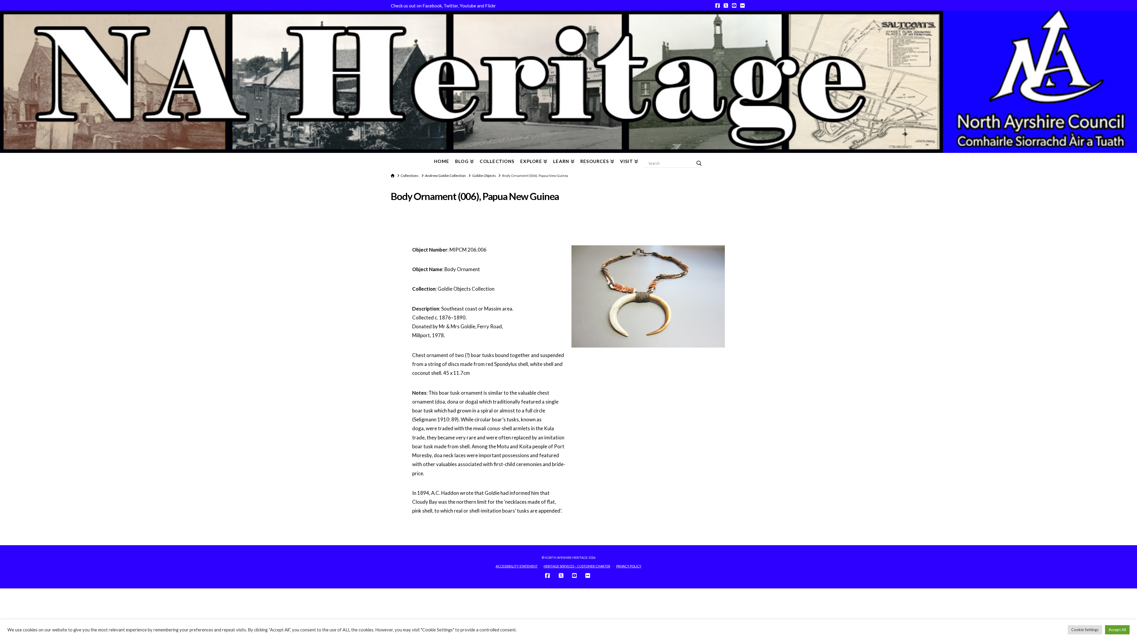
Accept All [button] (1117, 629)
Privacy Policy (628, 566)
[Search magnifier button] (699, 163)
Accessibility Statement (517, 566)
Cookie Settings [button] (1085, 629)
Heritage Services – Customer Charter (577, 566)
